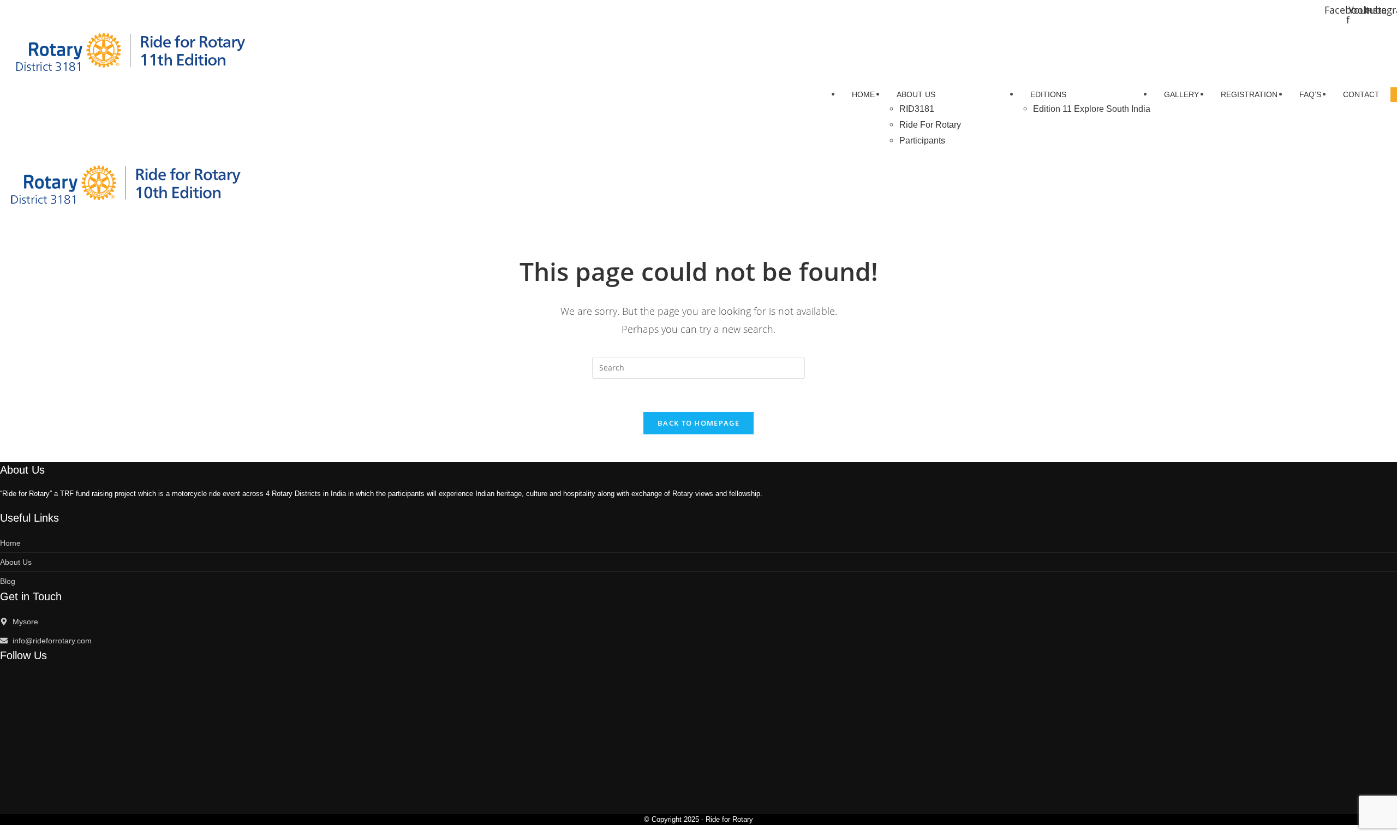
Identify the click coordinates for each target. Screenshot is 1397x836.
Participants (922, 140)
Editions (1048, 94)
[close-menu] (3, 219)
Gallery (1181, 94)
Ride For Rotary (930, 124)
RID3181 (916, 109)
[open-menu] (1393, 94)
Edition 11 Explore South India (1091, 109)
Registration (1249, 94)
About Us (916, 94)
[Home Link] (130, 183)
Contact (1361, 94)
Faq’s (1310, 94)
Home (863, 94)
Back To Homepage (698, 423)
